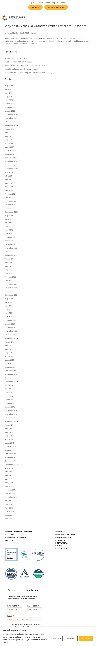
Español (33, 3)
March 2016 (9, 511)
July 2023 (8, 219)
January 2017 (10, 493)
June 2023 (9, 223)
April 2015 (9, 519)
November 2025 (11, 118)
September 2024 (11, 169)
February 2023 (10, 237)
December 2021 (11, 284)
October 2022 (10, 252)
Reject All (70, 638)
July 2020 (8, 345)
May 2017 (8, 479)
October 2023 (10, 208)
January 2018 (10, 450)
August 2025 (10, 129)
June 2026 (9, 93)
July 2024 (8, 176)
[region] (48, 636)
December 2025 (11, 114)
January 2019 (10, 407)
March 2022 (9, 273)
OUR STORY (60, 532)
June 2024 (9, 179)
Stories (33, 33)
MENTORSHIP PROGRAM (65, 534)
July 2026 (8, 89)
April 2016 (9, 508)
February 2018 (10, 446)
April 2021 (9, 313)
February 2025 (10, 151)
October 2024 (10, 165)
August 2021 (10, 298)
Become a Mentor (56, 7)
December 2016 (11, 497)
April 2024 (9, 187)
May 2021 (8, 309)
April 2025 (9, 143)
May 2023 (8, 226)
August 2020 (10, 342)
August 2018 (10, 425)
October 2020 (10, 335)
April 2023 (9, 230)
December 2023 (11, 201)
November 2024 (11, 161)
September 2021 (11, 295)
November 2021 (11, 288)
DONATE (58, 546)
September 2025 (11, 125)
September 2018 (11, 421)
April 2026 (9, 100)
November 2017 (11, 457)
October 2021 (10, 291)
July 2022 (8, 262)
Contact (63, 3)
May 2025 (8, 140)
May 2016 (8, 504)
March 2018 (9, 443)
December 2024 (11, 158)
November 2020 (11, 331)
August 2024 (10, 172)
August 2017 (10, 468)
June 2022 (9, 266)
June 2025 (9, 136)
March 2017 (9, 486)
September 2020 (11, 338)
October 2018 (10, 418)
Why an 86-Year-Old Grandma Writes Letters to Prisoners (45, 26)
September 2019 (11, 382)
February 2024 (10, 194)
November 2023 (11, 205)
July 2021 (8, 302)
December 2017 (11, 454)
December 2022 (11, 244)
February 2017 (10, 490)
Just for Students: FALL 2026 (16, 58)
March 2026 (9, 104)
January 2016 (10, 515)
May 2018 (8, 436)
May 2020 (8, 353)
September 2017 (11, 465)
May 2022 (8, 270)
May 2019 (8, 392)
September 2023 (11, 212)
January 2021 (10, 324)
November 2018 (11, 414)
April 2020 (9, 356)
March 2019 (9, 400)
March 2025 (9, 147)
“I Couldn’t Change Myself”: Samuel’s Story (21, 69)
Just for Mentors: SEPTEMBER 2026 (18, 62)
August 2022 (10, 259)
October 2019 (10, 378)
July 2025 (8, 132)
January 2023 (10, 241)
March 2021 (9, 316)
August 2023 (10, 215)
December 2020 (11, 327)
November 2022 (11, 248)
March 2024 (9, 190)
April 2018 (9, 439)
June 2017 (9, 475)
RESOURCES (60, 540)
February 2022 (10, 277)
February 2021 (10, 320)
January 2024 (10, 197)
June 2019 (9, 389)
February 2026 (10, 107)
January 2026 (10, 111)
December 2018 (11, 410)
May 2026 (8, 96)
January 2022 (10, 280)
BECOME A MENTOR (63, 537)
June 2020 (9, 349)
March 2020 (9, 360)
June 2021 (9, 306)
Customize (55, 638)
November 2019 (11, 374)
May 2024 (8, 183)
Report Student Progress (48, 3)
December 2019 (11, 371)
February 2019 (10, 403)
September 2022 (11, 255)
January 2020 (10, 367)
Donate (35, 7)
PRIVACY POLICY (61, 548)
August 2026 (10, 86)
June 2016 (9, 501)
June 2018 (9, 432)
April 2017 (9, 483)
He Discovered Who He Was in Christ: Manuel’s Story (25, 65)
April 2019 (9, 396)
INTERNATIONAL (61, 543)
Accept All (86, 638)
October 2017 (10, 461)
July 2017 (8, 472)
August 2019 (10, 385)
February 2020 (10, 363)
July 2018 (8, 428)
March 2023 (9, 234)
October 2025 (10, 122)
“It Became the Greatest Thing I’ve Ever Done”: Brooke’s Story (28, 72)
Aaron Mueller (12, 33)
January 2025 (10, 154)
